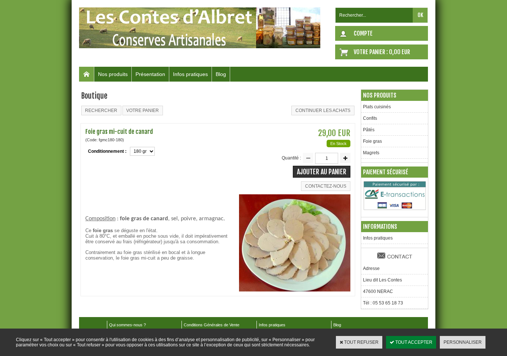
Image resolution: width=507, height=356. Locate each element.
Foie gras (372, 141)
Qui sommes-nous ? (127, 325)
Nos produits (113, 74)
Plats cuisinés (377, 106)
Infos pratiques (190, 74)
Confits (370, 118)
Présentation (150, 74)
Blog (221, 74)
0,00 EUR (399, 52)
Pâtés (368, 129)
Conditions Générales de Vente (211, 325)
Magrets (371, 152)
